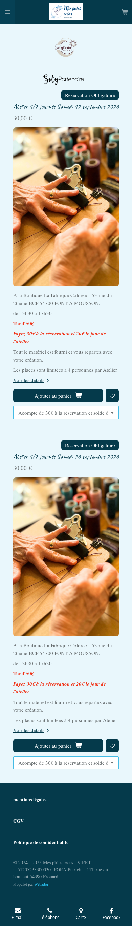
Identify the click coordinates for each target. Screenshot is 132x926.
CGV (18, 820)
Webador (41, 884)
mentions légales (29, 799)
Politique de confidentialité (40, 842)
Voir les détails (28, 380)
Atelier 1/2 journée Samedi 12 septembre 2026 (66, 106)
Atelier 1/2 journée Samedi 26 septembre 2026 (66, 456)
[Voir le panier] (124, 12)
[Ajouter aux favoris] (112, 395)
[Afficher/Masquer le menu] (7, 12)
